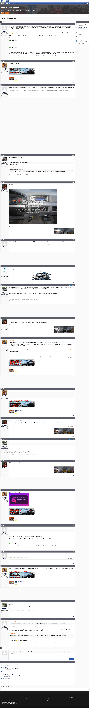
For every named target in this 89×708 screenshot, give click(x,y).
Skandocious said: (12, 621)
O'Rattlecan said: (12, 391)
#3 (73, 85)
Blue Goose (4, 273)
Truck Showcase (8, 3)
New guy (79, 36)
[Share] (72, 24)
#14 (73, 460)
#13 (73, 439)
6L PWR (4, 162)
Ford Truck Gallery (47, 700)
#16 (73, 525)
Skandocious (4, 68)
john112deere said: (12, 633)
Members (46, 696)
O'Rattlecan (4, 189)
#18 (73, 566)
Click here (19, 67)
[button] (10, 651)
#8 (73, 285)
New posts (24, 696)
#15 (73, 490)
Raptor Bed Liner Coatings (6, 678)
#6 (73, 239)
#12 (73, 418)
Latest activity (25, 698)
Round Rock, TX (6, 35)
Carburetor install (80, 40)
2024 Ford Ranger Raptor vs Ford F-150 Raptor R (9, 674)
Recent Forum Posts (79, 21)
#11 (73, 388)
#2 (73, 61)
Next (4, 21)
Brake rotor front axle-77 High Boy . (82, 31)
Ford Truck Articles (4, 662)
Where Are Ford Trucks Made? (7, 663)
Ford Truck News (47, 702)
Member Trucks (47, 698)
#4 (73, 155)
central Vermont (6, 298)
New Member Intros (80, 25)
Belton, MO (6, 329)
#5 (73, 182)
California (6, 350)
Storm (2, 19)
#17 (73, 551)
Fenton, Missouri (5, 276)
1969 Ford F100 (5, 667)
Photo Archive (15, 3)
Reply (73, 58)
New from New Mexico (81, 23)
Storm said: (11, 160)
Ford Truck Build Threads (81, 43)
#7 (73, 265)
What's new (25, 695)
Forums (2, 3)
